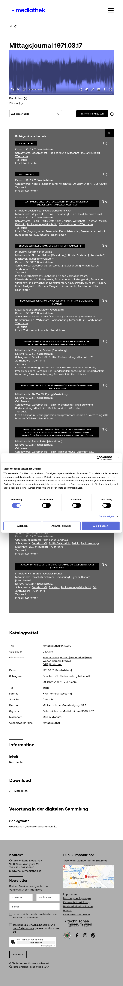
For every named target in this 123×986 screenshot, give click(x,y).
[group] (35, 113)
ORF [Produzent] (53, 664)
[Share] (81, 89)
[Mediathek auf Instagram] (85, 935)
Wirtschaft (79, 220)
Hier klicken (36, 942)
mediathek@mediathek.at (25, 870)
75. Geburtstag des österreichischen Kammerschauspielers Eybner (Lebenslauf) (57, 566)
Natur (35, 183)
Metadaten (21, 790)
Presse (67, 910)
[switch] (46, 505)
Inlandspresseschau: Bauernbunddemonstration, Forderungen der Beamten (57, 302)
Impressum (70, 894)
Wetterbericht (27, 174)
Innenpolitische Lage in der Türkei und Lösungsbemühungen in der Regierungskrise (57, 387)
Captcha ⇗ (48, 946)
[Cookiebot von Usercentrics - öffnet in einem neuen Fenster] (99, 458)
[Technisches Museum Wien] (77, 923)
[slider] (61, 93)
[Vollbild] (111, 89)
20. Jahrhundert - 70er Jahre (90, 183)
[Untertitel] (99, 89)
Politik (35, 220)
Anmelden (18, 954)
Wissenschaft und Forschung (75, 404)
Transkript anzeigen (92, 114)
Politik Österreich (51, 220)
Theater (92, 220)
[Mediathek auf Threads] (93, 935)
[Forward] (24, 89)
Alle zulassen (100, 526)
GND (89, 657)
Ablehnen (22, 526)
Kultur (67, 220)
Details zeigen (106, 516)
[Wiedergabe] (18, 89)
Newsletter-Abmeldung (77, 914)
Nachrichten (26, 143)
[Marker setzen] (93, 89)
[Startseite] (27, 9)
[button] (105, 89)
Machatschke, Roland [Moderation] (64, 657)
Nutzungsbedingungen (77, 898)
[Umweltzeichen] (67, 935)
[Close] (109, 133)
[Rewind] (12, 89)
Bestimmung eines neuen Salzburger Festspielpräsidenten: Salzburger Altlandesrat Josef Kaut (57, 203)
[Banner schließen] (118, 458)
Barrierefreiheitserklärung (78, 906)
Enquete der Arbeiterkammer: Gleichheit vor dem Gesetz (50, 246)
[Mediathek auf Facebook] (77, 935)
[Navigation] (111, 10)
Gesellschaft (39, 152)
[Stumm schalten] (87, 89)
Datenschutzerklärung (76, 902)
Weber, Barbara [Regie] (57, 660)
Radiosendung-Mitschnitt (64, 152)
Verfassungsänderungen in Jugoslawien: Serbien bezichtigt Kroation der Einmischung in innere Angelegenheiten (57, 343)
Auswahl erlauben (61, 526)
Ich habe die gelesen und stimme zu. (36, 928)
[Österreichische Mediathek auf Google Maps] (88, 876)
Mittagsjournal (51, 722)
